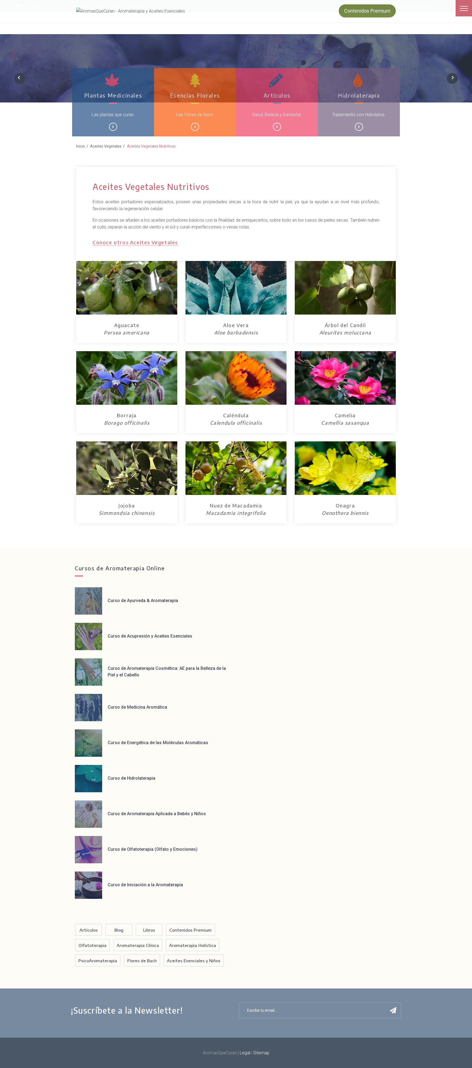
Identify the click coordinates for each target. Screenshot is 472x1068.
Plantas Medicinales (113, 95)
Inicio (80, 146)
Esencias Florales (195, 95)
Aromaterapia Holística (192, 945)
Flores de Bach (142, 960)
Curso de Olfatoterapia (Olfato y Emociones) (152, 849)
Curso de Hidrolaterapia (131, 778)
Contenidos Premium (367, 11)
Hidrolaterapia (359, 95)
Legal (245, 1052)
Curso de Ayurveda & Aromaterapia (143, 600)
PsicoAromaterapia (97, 960)
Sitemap (261, 1052)
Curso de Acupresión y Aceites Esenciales (150, 636)
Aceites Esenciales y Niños (193, 960)
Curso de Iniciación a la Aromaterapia (145, 884)
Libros (149, 930)
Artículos (277, 95)
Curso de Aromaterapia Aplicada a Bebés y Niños (157, 813)
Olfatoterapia (92, 945)
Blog (118, 930)
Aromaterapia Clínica (138, 945)
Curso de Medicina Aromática (137, 707)
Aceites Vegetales (106, 146)
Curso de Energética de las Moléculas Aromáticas (158, 742)
